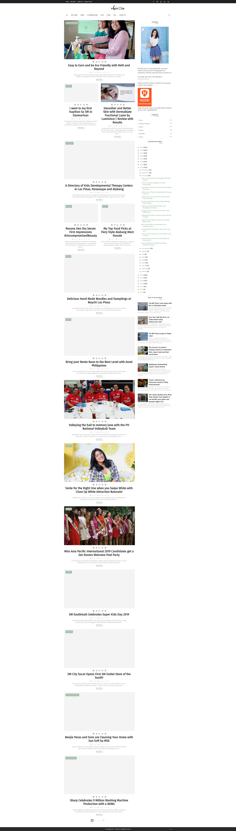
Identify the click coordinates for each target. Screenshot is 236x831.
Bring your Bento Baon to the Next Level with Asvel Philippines (99, 363)
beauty (105, 86)
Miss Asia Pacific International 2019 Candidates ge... (153, 225)
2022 (141, 159)
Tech (114, 15)
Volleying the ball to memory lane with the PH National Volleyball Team (99, 426)
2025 (142, 150)
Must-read (74, 15)
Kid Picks (69, 143)
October (145, 176)
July (143, 254)
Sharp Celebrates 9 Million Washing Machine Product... (153, 244)
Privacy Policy (88, 1)
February (145, 268)
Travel (82, 15)
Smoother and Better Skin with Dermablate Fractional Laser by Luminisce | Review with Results (117, 115)
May (143, 260)
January (144, 271)
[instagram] (157, 1)
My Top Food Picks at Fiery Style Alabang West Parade (117, 232)
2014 (142, 286)
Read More (99, 79)
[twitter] (164, 1)
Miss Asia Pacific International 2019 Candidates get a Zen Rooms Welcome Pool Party (99, 553)
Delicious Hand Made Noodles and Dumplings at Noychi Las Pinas (99, 300)
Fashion (69, 632)
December (145, 170)
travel (141, 137)
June (143, 257)
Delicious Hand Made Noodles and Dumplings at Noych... (153, 207)
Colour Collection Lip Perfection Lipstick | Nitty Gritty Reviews (158, 382)
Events (68, 86)
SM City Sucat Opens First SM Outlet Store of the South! (99, 675)
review (141, 130)
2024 (142, 153)
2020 (142, 164)
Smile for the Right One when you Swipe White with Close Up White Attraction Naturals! (99, 489)
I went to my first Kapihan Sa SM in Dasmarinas (80, 111)
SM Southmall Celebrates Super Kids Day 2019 (99, 614)
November (145, 173)
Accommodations (92, 15)
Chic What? (73, 1)
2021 (141, 162)
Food (102, 15)
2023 (141, 156)
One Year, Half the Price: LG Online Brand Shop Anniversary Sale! (159, 319)
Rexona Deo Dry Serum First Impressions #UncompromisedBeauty (80, 232)
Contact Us (80, 1)
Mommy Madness (72, 23)
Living (108, 15)
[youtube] (161, 1)
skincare (142, 134)
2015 (142, 284)
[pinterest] (168, 1)
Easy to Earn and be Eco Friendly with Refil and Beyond (99, 67)
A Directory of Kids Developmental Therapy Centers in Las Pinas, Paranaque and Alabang (99, 187)
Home (67, 1)
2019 (142, 167)
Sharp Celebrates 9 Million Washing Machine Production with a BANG (99, 802)
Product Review (144, 124)
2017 (142, 278)
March (144, 266)
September (146, 248)
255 (103, 820)
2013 (141, 289)
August (144, 251)
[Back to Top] (171, 829)
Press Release (71, 383)
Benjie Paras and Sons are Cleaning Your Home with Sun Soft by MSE (99, 738)
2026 (142, 147)
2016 (142, 281)
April (143, 263)
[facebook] (153, 1)
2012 (141, 292)
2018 (142, 275)
